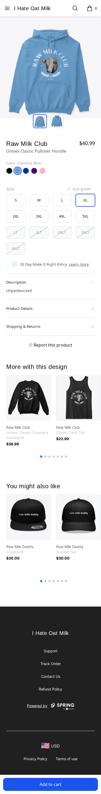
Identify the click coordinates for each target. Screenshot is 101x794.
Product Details (19, 308)
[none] (78, 189)
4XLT (16, 248)
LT (16, 232)
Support (50, 651)
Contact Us (50, 676)
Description (16, 282)
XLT (39, 232)
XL (85, 200)
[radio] (15, 200)
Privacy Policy (35, 759)
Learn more (79, 264)
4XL (62, 216)
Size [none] (10, 189)
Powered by (37, 706)
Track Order (50, 663)
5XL (85, 216)
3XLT (85, 232)
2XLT (62, 232)
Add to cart (50, 784)
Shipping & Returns (23, 326)
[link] (28, 397)
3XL (39, 216)
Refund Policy (50, 689)
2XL (16, 216)
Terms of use (66, 759)
